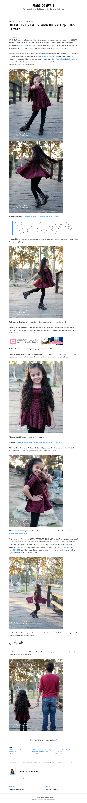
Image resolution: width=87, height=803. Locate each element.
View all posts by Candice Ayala (19, 779)
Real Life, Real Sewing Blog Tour (63, 750)
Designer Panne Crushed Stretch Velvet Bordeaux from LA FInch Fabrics (40, 442)
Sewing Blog (46, 15)
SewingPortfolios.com (24, 45)
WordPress (53, 799)
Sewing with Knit (67, 762)
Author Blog (36, 15)
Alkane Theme (34, 799)
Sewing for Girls (56, 762)
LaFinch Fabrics (62, 547)
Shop (54, 15)
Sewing (17, 762)
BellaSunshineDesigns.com (18, 533)
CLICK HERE (15, 550)
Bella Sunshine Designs (49, 233)
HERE (20, 451)
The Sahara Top (29, 217)
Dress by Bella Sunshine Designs (48, 217)
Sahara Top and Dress (58, 59)
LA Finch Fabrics (43, 56)
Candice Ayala (43, 5)
